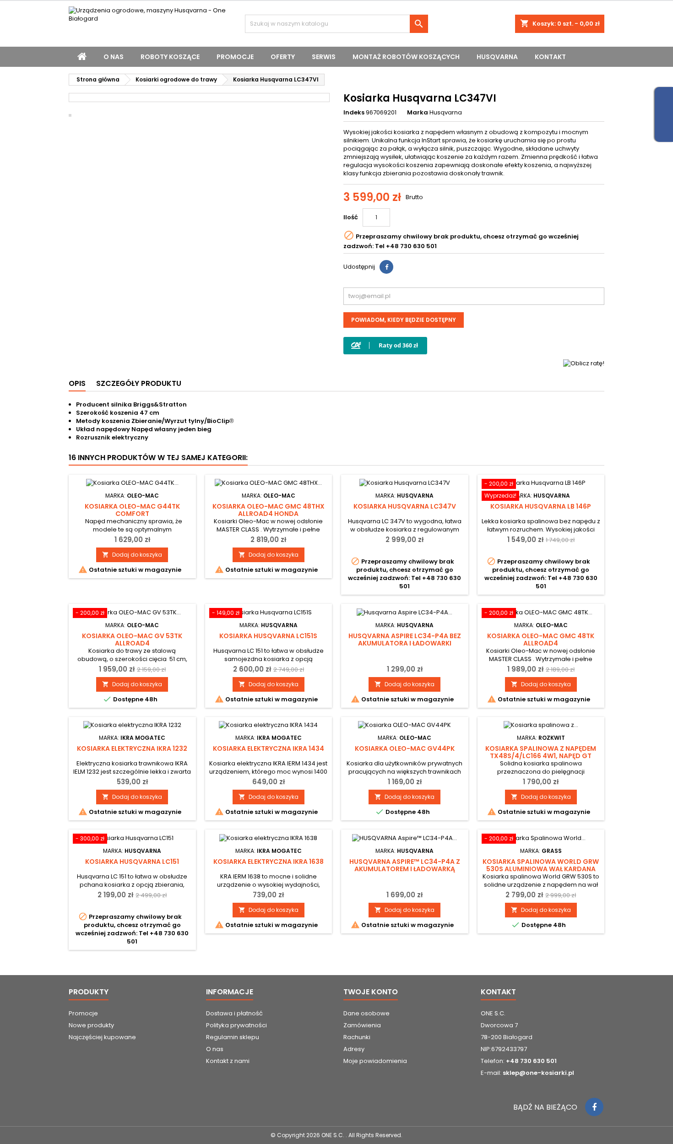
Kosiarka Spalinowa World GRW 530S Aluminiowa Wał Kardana (541, 865)
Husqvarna (497, 56)
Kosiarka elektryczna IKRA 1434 (268, 748)
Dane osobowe (366, 1013)
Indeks (353, 112)
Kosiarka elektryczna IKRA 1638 (268, 861)
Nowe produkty (91, 1025)
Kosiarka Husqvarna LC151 (132, 861)
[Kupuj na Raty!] (385, 345)
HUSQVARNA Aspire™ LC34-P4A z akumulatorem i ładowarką (404, 865)
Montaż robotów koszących (406, 56)
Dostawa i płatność (234, 1013)
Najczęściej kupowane (102, 1037)
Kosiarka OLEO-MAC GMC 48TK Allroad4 (540, 639)
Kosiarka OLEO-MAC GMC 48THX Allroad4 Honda (268, 510)
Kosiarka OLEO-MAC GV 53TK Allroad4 (132, 639)
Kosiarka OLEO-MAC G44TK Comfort (132, 510)
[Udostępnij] (386, 267)
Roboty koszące (170, 56)
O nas (113, 56)
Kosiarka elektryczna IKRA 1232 (132, 748)
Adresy (353, 1049)
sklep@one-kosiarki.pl (538, 1072)
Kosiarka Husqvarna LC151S (268, 635)
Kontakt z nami (228, 1061)
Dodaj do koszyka (132, 554)
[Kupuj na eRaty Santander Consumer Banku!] (583, 362)
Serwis (324, 56)
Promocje (235, 56)
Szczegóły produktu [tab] (138, 383)
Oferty (283, 56)
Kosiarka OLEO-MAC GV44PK (405, 748)
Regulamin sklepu (232, 1037)
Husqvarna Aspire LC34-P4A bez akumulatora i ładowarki (404, 639)
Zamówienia (362, 1025)
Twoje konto (370, 992)
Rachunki (356, 1037)
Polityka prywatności (236, 1025)
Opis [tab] (77, 383)
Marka (417, 112)
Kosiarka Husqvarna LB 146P (540, 506)
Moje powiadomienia (375, 1061)
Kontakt (550, 56)
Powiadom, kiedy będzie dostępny (403, 320)
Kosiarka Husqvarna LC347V (404, 506)
